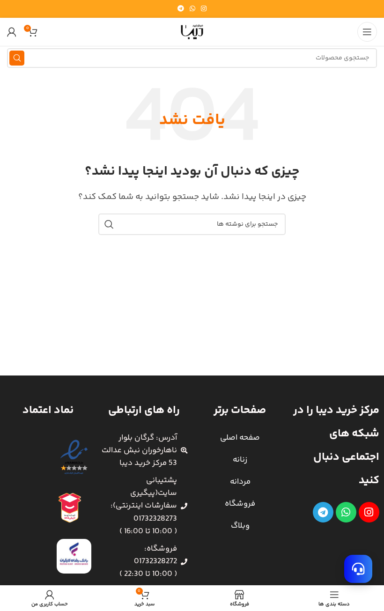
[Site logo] (192, 32)
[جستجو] (16, 58)
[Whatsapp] (346, 512)
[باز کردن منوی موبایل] (367, 31)
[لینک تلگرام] (181, 9)
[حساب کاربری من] (11, 31)
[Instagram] (369, 512)
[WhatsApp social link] (192, 9)
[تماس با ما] (358, 569)
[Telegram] (323, 512)
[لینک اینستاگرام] (203, 9)
